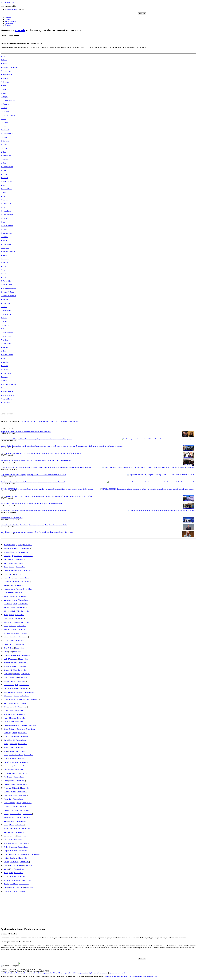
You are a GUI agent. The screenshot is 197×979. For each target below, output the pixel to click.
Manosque (7, 556)
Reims (6, 729)
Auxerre (6, 869)
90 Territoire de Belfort (8, 384)
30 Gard (3, 163)
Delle (11, 873)
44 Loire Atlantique (7, 215)
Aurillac (6, 596)
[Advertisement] (62, 908)
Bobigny (6, 884)
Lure (10, 799)
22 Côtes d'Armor (6, 133)
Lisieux (10, 593)
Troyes (6, 578)
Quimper (11, 648)
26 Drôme (4, 148)
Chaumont (7, 733)
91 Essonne (4, 388)
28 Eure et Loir (6, 156)
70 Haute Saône (6, 310)
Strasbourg (7, 788)
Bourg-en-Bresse (9, 545)
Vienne (13, 681)
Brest (5, 648)
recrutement (104, 973)
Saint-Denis (14, 884)
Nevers (6, 755)
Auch (5, 659)
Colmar (13, 792)
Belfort (6, 873)
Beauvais (15, 762)
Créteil (6, 887)
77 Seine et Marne (7, 336)
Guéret (6, 626)
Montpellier (7, 666)
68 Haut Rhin (5, 303)
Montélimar (13, 637)
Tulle (18, 611)
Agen (5, 714)
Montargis (13, 707)
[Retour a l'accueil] (8, 2)
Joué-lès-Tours (13, 677)
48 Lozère (4, 229)
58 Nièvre (4, 266)
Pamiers (10, 574)
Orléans (6, 707)
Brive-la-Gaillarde (9, 611)
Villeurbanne (12, 795)
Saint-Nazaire (13, 703)
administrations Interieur (30, 421)
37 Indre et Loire (6, 189)
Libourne (14, 663)
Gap (5, 559)
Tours (5, 677)
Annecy (6, 814)
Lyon (5, 795)
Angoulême (7, 600)
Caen (5, 593)
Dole (16, 685)
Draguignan (13, 847)
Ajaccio (11, 615)
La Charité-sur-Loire (16, 755)
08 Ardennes (5, 82)
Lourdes (11, 781)
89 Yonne (4, 380)
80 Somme (4, 347)
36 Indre (3, 185)
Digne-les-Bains (17, 556)
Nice (5, 563)
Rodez (6, 585)
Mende (6, 718)
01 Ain (3, 56)
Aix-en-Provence (16, 589)
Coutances (23, 725)
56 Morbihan (5, 259)
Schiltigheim (16, 788)
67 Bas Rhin (5, 299)
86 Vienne (4, 369)
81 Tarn (3, 351)
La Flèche (14, 806)
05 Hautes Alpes (6, 71)
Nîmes (6, 651)
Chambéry (7, 810)
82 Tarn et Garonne (7, 355)
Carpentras (13, 851)
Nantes (6, 703)
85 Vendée (4, 366)
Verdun (6, 744)
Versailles (7, 828)
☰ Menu (8, 25)
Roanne (16, 696)
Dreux (12, 644)
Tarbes (6, 781)
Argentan (13, 766)
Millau (11, 585)
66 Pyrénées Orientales (8, 296)
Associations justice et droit (70, 421)
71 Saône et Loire (6, 314)
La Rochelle (8, 604)
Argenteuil (13, 891)
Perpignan (7, 784)
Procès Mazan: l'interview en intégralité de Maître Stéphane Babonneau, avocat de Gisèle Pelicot (32, 503)
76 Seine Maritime (7, 332)
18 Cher (3, 119)
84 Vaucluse (5, 362)
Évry (5, 876)
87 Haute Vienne (6, 373)
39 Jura (3, 196)
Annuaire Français (11, 9)
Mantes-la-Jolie (16, 828)
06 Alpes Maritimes (7, 74)
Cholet (11, 722)
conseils (57, 421)
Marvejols (12, 718)
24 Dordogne (5, 141)
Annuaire (8, 18)
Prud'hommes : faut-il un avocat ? (11, 518)
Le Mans (6, 806)
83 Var (3, 358)
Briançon (11, 559)
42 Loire (3, 207)
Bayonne (10, 777)
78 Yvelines (4, 340)
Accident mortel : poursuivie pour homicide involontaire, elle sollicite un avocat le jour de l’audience (33, 510)
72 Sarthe (4, 318)
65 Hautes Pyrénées (7, 292)
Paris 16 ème (16, 817)
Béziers (14, 666)
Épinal (6, 865)
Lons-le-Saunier (9, 685)
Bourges (6, 607)
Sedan (20, 570)
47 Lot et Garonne (7, 226)
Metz (5, 751)
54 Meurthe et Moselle (8, 251)
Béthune (11, 769)
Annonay (12, 567)
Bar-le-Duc (13, 744)
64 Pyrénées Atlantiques (8, 288)
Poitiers (6, 858)
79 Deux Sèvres (6, 344)
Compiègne (7, 762)
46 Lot (3, 222)
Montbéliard (15, 633)
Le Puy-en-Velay (9, 699)
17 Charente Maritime (8, 115)
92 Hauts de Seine (7, 391)
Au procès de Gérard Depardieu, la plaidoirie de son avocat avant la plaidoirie (26, 432)
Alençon (6, 766)
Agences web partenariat (117, 973)
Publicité (34, 973)
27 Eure (3, 152)
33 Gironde (4, 174)
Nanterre (19, 880)
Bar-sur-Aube (13, 578)
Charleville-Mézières (10, 570)
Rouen (6, 821)
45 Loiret (4, 218)
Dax (5, 688)
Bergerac (14, 629)
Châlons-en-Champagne (17, 729)
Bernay (12, 640)
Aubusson (12, 626)
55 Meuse (4, 255)
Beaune (11, 618)
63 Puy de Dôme (6, 285)
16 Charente (5, 111)
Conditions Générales (8, 973)
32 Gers (3, 170)
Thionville (11, 751)
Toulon (6, 847)
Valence (6, 637)
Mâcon (19, 803)
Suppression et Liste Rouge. (73, 973)
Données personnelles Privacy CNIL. (50, 973)
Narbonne (16, 581)
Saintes (15, 604)
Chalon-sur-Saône (9, 803)
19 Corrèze (4, 122)
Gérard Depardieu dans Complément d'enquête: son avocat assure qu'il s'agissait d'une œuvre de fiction (34, 525)
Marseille (7, 589)
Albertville (14, 810)
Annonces (8, 19)
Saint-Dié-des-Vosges (16, 865)
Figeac (11, 710)
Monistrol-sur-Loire (22, 699)
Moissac (15, 843)
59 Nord (3, 270)
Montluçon (13, 552)
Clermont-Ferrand (9, 773)
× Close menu (9, 23)
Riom (18, 773)
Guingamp (16, 622)
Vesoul (6, 799)
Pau (5, 777)
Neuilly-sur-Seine (9, 880)
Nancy (6, 740)
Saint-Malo (13, 670)
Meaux (6, 825)
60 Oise (3, 273)
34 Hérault (4, 178)
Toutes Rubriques (10, 21)
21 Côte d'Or (5, 130)
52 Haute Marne (6, 244)
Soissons (16, 548)
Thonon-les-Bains (15, 814)
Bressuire (11, 832)
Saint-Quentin (8, 548)
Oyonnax (19, 545)
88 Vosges (4, 377)
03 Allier (3, 63)
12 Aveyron (4, 97)
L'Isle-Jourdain (13, 659)
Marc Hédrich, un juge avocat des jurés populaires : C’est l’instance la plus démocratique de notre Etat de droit (37, 532)
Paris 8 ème (7, 817)
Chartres (6, 644)
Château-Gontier (14, 736)
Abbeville (13, 836)
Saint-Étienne (8, 696)
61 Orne (3, 277)
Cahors (6, 710)
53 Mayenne (5, 248)
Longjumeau (12, 876)
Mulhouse (7, 792)
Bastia (6, 615)
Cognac (14, 600)
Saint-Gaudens (15, 655)
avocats (20, 30)
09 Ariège (4, 86)
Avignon (6, 851)
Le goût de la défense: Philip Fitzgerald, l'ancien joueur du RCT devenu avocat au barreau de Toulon (33, 475)
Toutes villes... (27, 545)
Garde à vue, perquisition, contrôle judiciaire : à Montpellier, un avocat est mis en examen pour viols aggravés (36, 439)
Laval (5, 736)
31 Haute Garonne (7, 167)
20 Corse (4, 126)
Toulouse (7, 655)
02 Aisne (4, 60)
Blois (5, 692)
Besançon (7, 633)
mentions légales (87, 973)
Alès (10, 651)
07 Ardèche (4, 78)
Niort (5, 832)
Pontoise (6, 891)
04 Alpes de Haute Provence (10, 67)
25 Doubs (4, 144)
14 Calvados (5, 104)
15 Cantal (4, 108)
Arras (5, 769)
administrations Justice (46, 421)
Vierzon (12, 607)
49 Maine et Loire (6, 233)
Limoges (6, 862)
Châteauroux (8, 674)
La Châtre (16, 674)
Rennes (6, 670)
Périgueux (7, 629)
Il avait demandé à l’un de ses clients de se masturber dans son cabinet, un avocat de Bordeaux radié (33, 482)
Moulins (6, 552)
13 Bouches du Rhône (8, 100)
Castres (10, 839)
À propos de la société (23, 973)
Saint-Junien (14, 862)
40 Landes (4, 200)
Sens (11, 869)
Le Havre (12, 821)
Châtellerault (14, 858)
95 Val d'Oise (5, 402)
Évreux (6, 640)
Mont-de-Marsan (13, 688)
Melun (11, 825)
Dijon (5, 618)
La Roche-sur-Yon (10, 854)
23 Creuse (4, 137)
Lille (5, 758)
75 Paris (3, 329)
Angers (6, 722)
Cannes (10, 563)
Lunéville (12, 740)
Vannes (6, 747)
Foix (5, 574)
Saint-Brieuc (8, 622)
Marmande (11, 714)
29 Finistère (4, 159)
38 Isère (3, 192)
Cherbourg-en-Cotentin (11, 725)
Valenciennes (12, 758)
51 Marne (4, 240)
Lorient (12, 747)
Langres (14, 733)
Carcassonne (8, 581)
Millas (13, 784)
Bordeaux (7, 663)
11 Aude (3, 93)
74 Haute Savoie (6, 325)
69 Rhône (4, 307)
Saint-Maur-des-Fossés (16, 887)
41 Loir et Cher (6, 203)
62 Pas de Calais (6, 281)
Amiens (6, 836)
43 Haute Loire (6, 211)
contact (96, 973)
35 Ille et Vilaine (6, 181)
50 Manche (4, 237)
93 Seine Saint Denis (7, 395)
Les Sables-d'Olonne (23, 854)
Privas (6, 567)
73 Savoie (4, 321)
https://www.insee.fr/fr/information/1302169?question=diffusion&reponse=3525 (131, 976)
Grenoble (7, 681)
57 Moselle (4, 262)
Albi (5, 839)
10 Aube (3, 89)
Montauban (7, 843)
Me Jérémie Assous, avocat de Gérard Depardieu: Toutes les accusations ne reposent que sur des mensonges (36, 460)
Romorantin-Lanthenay (15, 692)
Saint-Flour (13, 596)
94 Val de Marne (6, 399)
